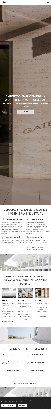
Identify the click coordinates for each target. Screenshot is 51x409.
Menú (48, 2)
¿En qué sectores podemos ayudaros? (25, 383)
